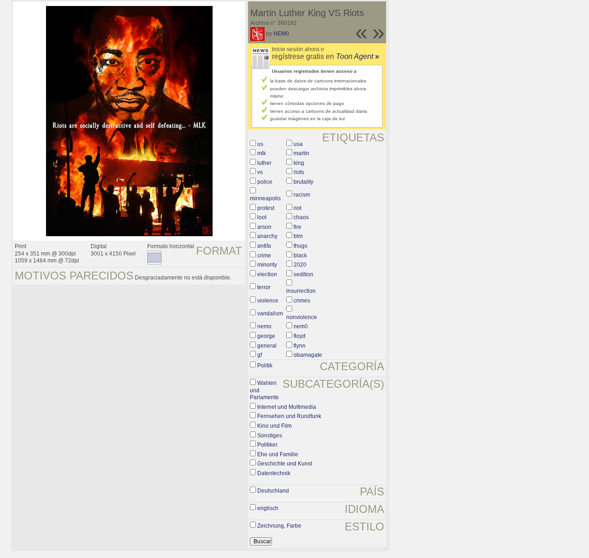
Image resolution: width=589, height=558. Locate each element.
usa (298, 144)
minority (267, 265)
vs (260, 172)
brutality (303, 182)
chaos (301, 217)
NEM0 (281, 33)
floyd (300, 336)
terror (264, 287)
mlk (261, 153)
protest (265, 208)
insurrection (301, 291)
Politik (264, 365)
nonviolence (301, 317)
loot (261, 217)
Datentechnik (273, 473)
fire (297, 227)
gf (259, 355)
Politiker (267, 445)
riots (299, 172)
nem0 (301, 326)
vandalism (270, 313)
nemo (264, 326)
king (299, 163)
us (260, 144)
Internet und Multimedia (286, 407)
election (267, 274)
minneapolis (265, 198)
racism (302, 195)
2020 (300, 265)
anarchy (267, 236)
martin (301, 153)
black (300, 255)
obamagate (308, 355)
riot (297, 208)
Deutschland (273, 491)
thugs (300, 246)
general (267, 346)
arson (264, 227)
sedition (303, 274)
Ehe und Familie (277, 454)
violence (267, 300)
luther (264, 163)
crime (264, 255)
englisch (267, 508)
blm (298, 236)
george (266, 336)
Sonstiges (269, 435)
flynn (300, 346)
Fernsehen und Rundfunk (289, 416)
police (264, 182)
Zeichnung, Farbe (279, 526)
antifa (264, 246)
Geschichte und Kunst (284, 463)
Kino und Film (274, 426)
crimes (302, 300)
